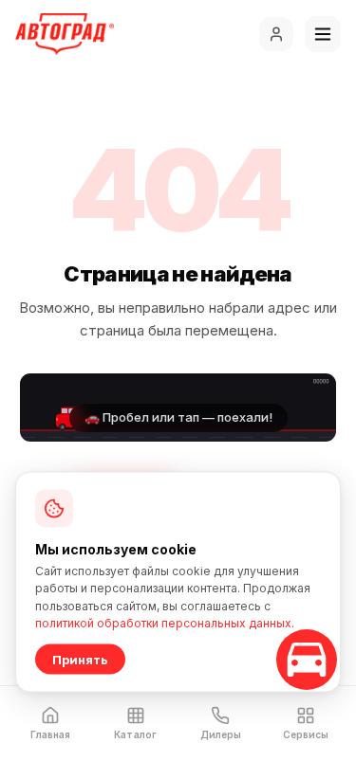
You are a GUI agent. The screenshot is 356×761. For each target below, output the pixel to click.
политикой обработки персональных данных (163, 623)
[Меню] (323, 34)
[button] (178, 407)
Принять (80, 659)
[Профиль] (276, 34)
